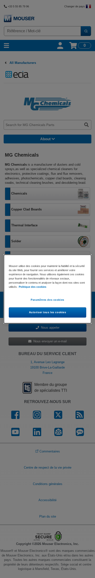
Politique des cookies (32, 286)
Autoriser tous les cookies (47, 312)
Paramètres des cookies (47, 299)
